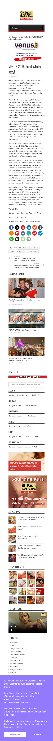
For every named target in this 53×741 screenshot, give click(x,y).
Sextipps (13, 672)
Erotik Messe (23, 247)
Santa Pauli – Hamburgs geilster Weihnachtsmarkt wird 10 (20, 359)
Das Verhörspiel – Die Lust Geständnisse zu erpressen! (25, 258)
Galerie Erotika (26, 37)
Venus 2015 (21, 251)
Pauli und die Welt (17, 664)
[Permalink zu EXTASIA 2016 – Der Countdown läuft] (26, 327)
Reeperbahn (14, 667)
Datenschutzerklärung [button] (14, 727)
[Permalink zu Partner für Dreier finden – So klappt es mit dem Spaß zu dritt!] (12, 523)
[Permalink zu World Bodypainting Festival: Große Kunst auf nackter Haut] (12, 561)
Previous (42, 454)
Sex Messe (34, 247)
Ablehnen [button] (38, 734)
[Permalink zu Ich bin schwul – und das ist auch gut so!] (12, 533)
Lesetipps (13, 658)
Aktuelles (13, 643)
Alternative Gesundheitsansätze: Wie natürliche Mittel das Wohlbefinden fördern (24, 466)
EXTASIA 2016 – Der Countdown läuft (22, 330)
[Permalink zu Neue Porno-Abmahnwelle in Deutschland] (12, 542)
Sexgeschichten (16, 669)
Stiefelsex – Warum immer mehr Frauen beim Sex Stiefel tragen (26, 265)
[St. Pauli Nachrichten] (26, 18)
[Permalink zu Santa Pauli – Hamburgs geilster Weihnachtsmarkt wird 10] (26, 356)
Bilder (12, 646)
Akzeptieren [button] (15, 734)
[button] (11, 227)
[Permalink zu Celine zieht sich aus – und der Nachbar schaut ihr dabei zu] (12, 552)
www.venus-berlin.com (34, 222)
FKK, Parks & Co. (17, 649)
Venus (12, 251)
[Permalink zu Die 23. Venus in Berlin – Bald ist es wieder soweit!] (26, 297)
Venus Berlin (32, 251)
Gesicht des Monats (17, 655)
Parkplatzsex (15, 661)
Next (42, 458)
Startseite (15, 37)
